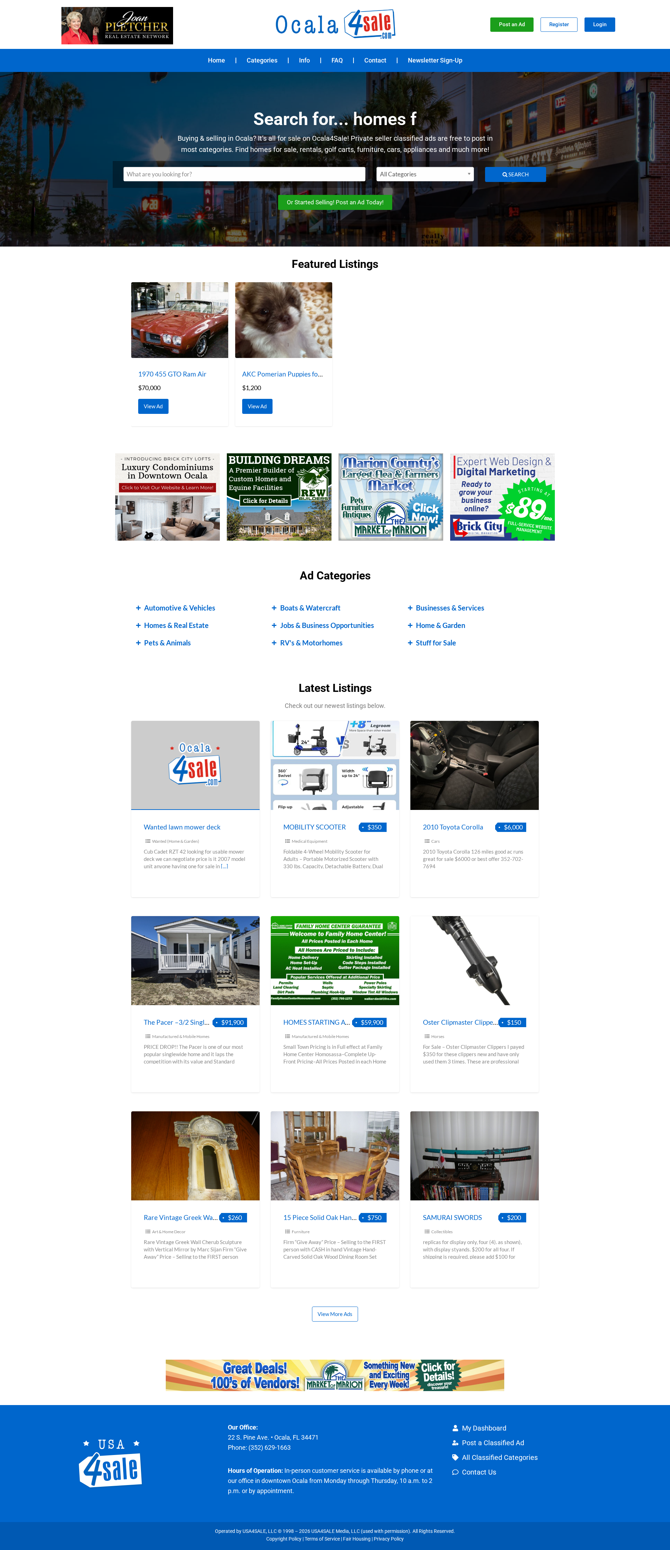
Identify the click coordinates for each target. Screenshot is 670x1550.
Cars (435, 841)
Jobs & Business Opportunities (327, 625)
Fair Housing (357, 1539)
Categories (262, 60)
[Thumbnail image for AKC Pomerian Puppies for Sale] (283, 320)
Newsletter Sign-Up (435, 60)
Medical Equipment (309, 841)
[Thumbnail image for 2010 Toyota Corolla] (474, 765)
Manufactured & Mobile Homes (180, 1036)
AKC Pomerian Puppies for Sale (288, 374)
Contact (375, 60)
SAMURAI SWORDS (452, 1217)
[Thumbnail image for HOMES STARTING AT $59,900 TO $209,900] (335, 960)
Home (216, 60)
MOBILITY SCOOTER (314, 827)
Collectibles (442, 1231)
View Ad (155, 404)
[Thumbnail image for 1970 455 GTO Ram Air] (179, 320)
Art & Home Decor (169, 1231)
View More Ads (335, 1314)
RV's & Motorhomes (311, 642)
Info (304, 60)
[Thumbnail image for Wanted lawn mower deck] (195, 765)
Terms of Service (322, 1539)
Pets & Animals (167, 642)
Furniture (301, 1231)
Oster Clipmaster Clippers (461, 1022)
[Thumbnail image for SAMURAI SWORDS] (474, 1155)
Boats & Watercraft (310, 608)
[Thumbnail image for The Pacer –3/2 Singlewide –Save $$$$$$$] (195, 960)
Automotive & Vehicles (179, 608)
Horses (437, 1036)
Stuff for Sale (436, 642)
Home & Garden (440, 625)
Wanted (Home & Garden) (175, 841)
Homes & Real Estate (176, 625)
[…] (224, 866)
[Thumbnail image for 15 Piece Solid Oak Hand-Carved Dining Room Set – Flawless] (335, 1155)
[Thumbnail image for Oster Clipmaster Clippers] (474, 960)
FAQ (337, 60)
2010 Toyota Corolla (453, 827)
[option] (179, 354)
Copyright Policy (284, 1539)
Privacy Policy (389, 1539)
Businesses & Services (450, 608)
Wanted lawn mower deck (182, 827)
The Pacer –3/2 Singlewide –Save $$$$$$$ (207, 1022)
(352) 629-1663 (269, 1447)
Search (518, 174)
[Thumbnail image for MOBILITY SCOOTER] (335, 765)
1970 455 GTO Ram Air (172, 374)
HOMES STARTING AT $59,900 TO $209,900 (349, 1022)
